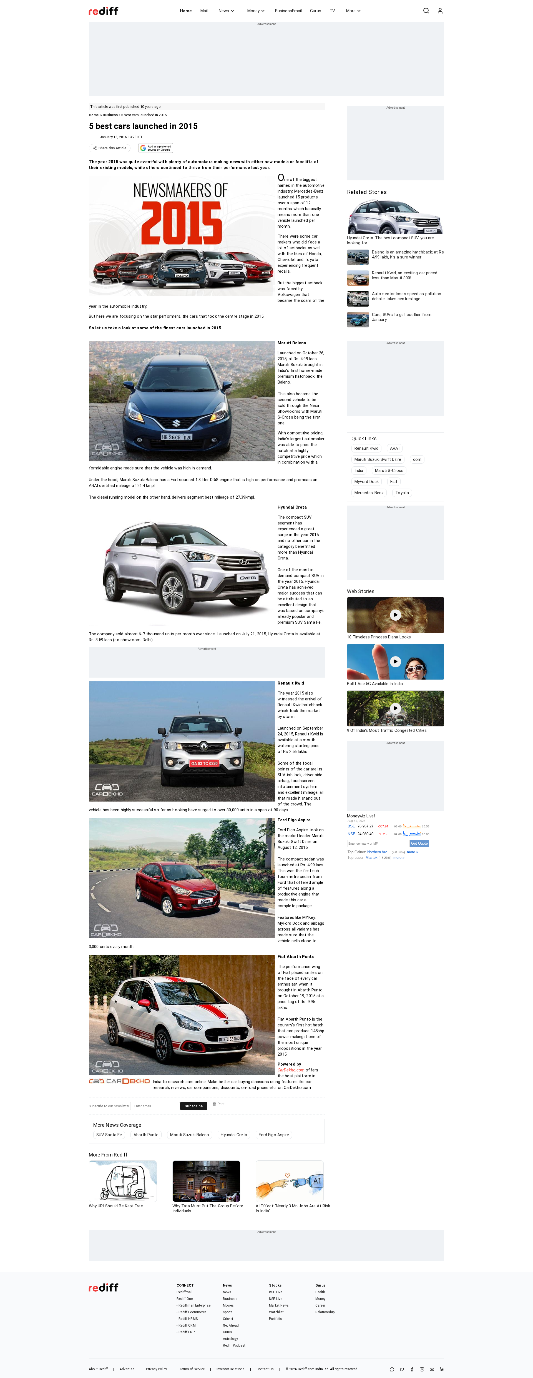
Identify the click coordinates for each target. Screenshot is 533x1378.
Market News (279, 1305)
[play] (395, 615)
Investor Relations (231, 1369)
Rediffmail (184, 1292)
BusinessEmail (288, 10)
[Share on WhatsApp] (392, 1369)
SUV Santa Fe (109, 1134)
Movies (228, 1305)
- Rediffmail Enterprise (193, 1305)
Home (186, 10)
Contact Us (265, 1369)
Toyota (402, 492)
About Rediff (98, 1369)
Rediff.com (306, 1369)
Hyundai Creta (234, 1134)
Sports (228, 1312)
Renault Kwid (366, 448)
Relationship (325, 1312)
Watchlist (276, 1312)
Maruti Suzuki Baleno (189, 1134)
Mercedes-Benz (369, 492)
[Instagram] (422, 1369)
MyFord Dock (367, 481)
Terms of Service (192, 1369)
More (351, 10)
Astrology (230, 1339)
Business (110, 115)
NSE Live (275, 1299)
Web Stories (360, 591)
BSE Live (275, 1292)
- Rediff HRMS (187, 1319)
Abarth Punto (146, 1134)
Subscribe (194, 1106)
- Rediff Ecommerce (191, 1312)
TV (332, 10)
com (417, 459)
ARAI (394, 448)
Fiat (393, 481)
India (359, 470)
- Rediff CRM (186, 1325)
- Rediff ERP (185, 1332)
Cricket (228, 1319)
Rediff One (185, 1299)
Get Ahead (231, 1325)
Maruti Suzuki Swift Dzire (378, 459)
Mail (204, 10)
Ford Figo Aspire (274, 1134)
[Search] (426, 10)
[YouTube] (432, 1369)
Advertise (127, 1369)
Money (253, 10)
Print (221, 1104)
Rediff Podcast (234, 1345)
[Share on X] (402, 1369)
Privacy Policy (156, 1369)
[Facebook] (412, 1369)
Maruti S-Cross (389, 470)
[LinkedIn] (442, 1369)
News (224, 10)
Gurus (315, 10)
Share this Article (112, 148)
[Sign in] (440, 10)
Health (320, 1292)
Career (320, 1305)
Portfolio (275, 1319)
